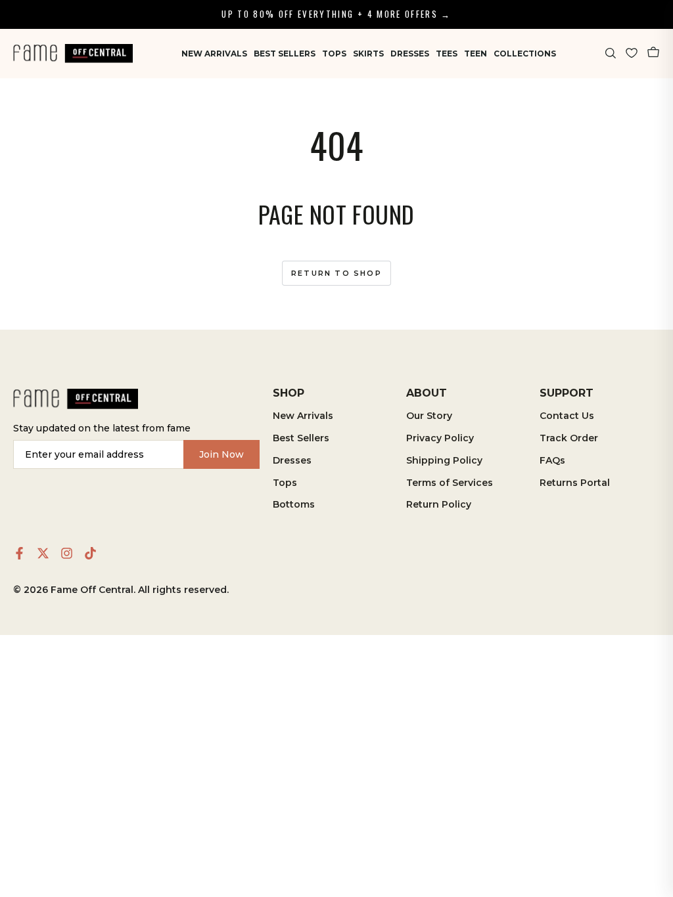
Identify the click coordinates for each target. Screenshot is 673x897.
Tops (334, 53)
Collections (525, 53)
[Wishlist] (631, 53)
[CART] (653, 53)
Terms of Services (449, 483)
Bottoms (294, 504)
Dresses (409, 53)
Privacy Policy (440, 438)
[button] (610, 53)
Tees (446, 53)
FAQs (552, 460)
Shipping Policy (444, 460)
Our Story (429, 416)
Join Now (221, 454)
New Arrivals (214, 53)
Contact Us (567, 416)
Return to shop (336, 273)
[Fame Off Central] (75, 399)
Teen (475, 53)
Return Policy (438, 504)
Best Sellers (284, 53)
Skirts (368, 53)
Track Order (569, 438)
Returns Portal (575, 483)
